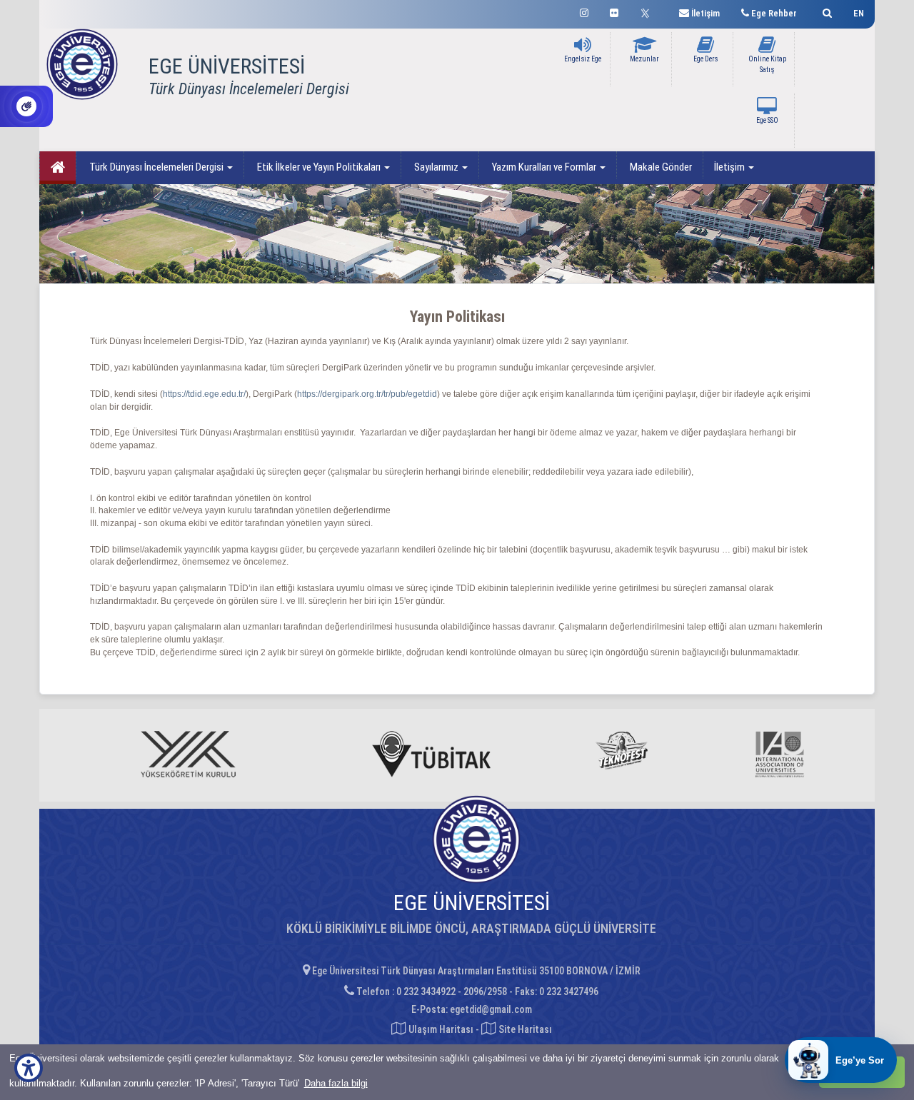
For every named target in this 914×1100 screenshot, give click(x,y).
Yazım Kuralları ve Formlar (544, 167)
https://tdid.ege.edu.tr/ (204, 394)
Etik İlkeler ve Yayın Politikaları (319, 167)
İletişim (730, 167)
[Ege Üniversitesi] (825, 11)
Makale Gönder (660, 167)
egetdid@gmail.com (491, 1009)
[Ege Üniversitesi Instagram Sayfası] (584, 11)
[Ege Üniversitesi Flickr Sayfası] (614, 11)
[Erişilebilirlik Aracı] (28, 1068)
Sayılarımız (436, 167)
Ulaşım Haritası (439, 1029)
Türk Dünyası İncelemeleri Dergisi (156, 167)
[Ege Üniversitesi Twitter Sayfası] (648, 11)
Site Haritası (524, 1029)
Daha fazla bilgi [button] (336, 1083)
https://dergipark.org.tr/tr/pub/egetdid (367, 394)
